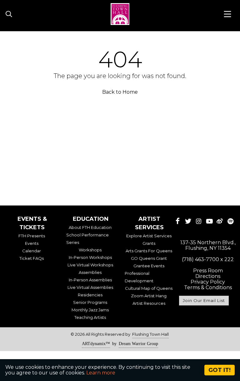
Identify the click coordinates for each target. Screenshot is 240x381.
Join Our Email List (204, 300)
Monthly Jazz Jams (90, 309)
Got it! (219, 370)
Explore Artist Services (149, 235)
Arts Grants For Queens (149, 250)
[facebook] (178, 221)
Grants (148, 243)
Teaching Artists (90, 317)
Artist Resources (148, 303)
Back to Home (120, 92)
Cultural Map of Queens (148, 288)
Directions (207, 276)
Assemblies (90, 272)
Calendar (31, 250)
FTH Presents (31, 235)
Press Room (208, 271)
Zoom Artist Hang (149, 295)
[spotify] (230, 221)
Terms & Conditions (208, 287)
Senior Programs (90, 302)
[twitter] (188, 221)
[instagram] (198, 221)
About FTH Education (90, 227)
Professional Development (139, 277)
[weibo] (220, 221)
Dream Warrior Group (138, 343)
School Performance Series (87, 238)
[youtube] (209, 221)
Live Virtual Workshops (90, 264)
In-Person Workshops (90, 257)
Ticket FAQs (31, 258)
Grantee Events (148, 265)
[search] (8, 14)
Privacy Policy (208, 282)
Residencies (90, 294)
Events (31, 243)
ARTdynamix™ (96, 343)
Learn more (100, 373)
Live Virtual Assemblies (90, 287)
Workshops (90, 249)
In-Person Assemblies (90, 279)
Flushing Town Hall (150, 334)
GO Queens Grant (149, 258)
